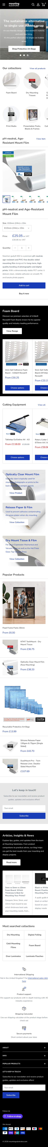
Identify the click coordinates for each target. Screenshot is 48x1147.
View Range (12, 331)
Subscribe (24, 815)
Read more (11, 862)
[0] (43, 4)
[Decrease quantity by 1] (15, 248)
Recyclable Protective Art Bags (16, 727)
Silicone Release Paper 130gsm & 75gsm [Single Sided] (31, 743)
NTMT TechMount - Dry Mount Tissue (30, 643)
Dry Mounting (13, 934)
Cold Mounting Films (13, 945)
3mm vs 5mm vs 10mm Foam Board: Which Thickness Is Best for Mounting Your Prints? (15, 891)
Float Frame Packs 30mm (14, 628)
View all (41, 405)
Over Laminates (13, 956)
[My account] (38, 4)
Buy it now (24, 293)
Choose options (17, 388)
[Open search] (33, 4)
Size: (14, 223)
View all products (37, 68)
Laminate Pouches (34, 956)
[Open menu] (4, 5)
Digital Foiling (34, 934)
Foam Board (34, 945)
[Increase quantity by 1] (28, 248)
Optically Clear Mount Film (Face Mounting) (32, 663)
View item (40, 139)
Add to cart (24, 285)
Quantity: (7, 248)
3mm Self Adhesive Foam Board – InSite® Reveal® (16, 371)
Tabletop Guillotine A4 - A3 (17, 439)
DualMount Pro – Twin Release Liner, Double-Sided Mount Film (30, 763)
